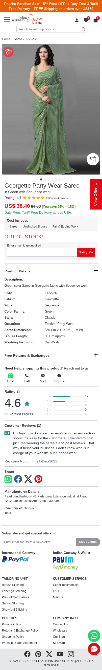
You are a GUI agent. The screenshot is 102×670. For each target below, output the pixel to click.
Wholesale (60, 630)
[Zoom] (51, 109)
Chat (10, 381)
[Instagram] (71, 654)
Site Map (59, 643)
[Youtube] (60, 654)
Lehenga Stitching (14, 591)
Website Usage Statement (19, 643)
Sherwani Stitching (14, 609)
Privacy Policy (11, 624)
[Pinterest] (38, 479)
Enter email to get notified (24, 245)
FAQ (56, 591)
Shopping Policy (13, 636)
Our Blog (59, 636)
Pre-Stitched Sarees (15, 597)
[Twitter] (28, 479)
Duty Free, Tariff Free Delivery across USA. (38, 212)
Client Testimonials (65, 585)
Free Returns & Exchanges (27, 355)
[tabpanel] (51, 109)
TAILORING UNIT (15, 579)
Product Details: (18, 271)
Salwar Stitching (13, 603)
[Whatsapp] (8, 479)
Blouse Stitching (13, 585)
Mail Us (58, 597)
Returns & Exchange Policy (20, 630)
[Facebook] (18, 479)
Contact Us (60, 624)
